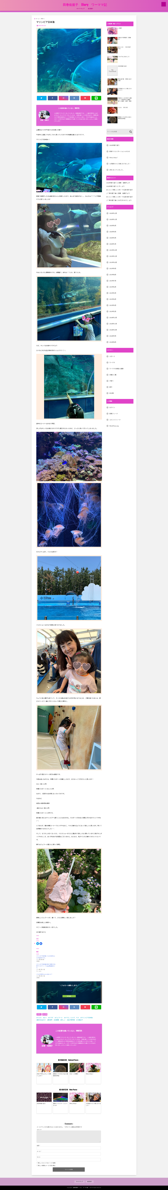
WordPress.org (114, 426)
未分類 (45, 1014)
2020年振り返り (41, 1103)
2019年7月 (112, 281)
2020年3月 (112, 238)
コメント (39, 1129)
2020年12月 (113, 213)
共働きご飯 (112, 375)
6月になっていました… (116, 170)
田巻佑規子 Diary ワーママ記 (86, 4)
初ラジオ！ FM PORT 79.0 (124, 48)
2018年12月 (113, 317)
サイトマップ (80, 8)
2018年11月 (113, 323)
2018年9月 (112, 336)
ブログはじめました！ (124, 56)
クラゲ (51, 1017)
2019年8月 (112, 274)
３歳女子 (80, 1020)
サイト (38, 1157)
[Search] (131, 132)
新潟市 (50, 1020)
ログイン (112, 407)
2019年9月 (112, 268)
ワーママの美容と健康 (116, 368)
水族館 (57, 1020)
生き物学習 (71, 1020)
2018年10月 (113, 330)
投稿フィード (113, 413)
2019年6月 (112, 287)
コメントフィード (115, 420)
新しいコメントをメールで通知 (46, 1163)
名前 (38, 1145)
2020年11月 (113, 219)
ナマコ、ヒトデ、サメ (72, 1017)
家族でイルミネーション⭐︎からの (60, 1104)
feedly (69, 996)
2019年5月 (112, 293)
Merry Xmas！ (90, 1074)
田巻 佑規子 (44, 120)
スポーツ (112, 356)
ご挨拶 (120, 28)
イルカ (39, 1017)
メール (39, 1151)
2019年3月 (112, 305)
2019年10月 (113, 262)
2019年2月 (112, 311)
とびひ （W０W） (123, 107)
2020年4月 (112, 231)
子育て (39, 1014)
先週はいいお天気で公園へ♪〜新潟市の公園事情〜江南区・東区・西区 (125, 100)
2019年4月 (112, 299)
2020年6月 (112, 225)
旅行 (110, 387)
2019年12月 (113, 250)
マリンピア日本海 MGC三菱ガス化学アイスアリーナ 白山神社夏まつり (45, 966)
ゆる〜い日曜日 (74, 1074)
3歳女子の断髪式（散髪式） (124, 38)
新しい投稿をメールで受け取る (46, 1165)
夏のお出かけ (41, 1020)
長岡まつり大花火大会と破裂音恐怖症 (60, 1074)
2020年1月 (112, 244)
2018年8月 (112, 342)
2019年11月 (113, 256)
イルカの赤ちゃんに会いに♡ (44, 974)
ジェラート (59, 1017)
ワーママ (112, 362)
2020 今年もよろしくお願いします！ (44, 1074)
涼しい (63, 1020)
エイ (45, 1017)
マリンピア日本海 (86, 1017)
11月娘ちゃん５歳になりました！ (93, 1104)
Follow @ (69, 990)
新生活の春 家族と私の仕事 (125, 80)
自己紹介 (90, 8)
